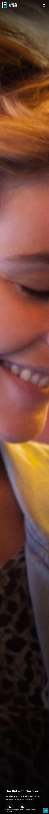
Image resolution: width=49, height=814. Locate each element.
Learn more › (9, 811)
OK (46, 811)
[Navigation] (44, 5)
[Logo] (9, 5)
